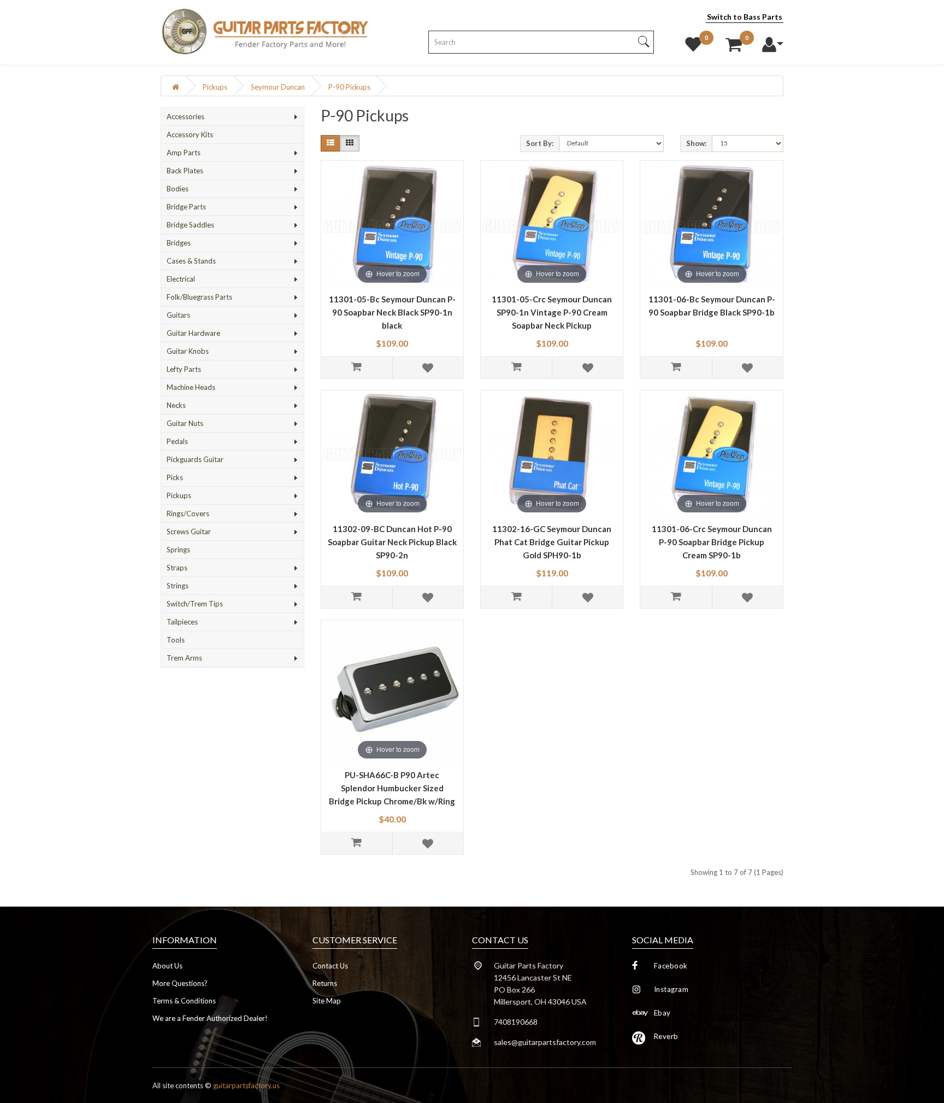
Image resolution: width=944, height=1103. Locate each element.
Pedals (177, 441)
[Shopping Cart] (733, 41)
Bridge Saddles (190, 224)
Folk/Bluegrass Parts (199, 297)
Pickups (215, 87)
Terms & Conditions (184, 1000)
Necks (176, 405)
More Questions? (180, 983)
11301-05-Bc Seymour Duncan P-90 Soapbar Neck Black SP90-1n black (392, 312)
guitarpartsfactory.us (246, 1085)
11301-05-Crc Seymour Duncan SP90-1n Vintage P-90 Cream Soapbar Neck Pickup (552, 312)
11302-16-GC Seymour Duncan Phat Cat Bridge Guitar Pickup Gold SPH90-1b (551, 542)
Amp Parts (183, 152)
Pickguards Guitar (195, 459)
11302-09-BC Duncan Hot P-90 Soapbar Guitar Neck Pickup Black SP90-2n (392, 542)
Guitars (178, 315)
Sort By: (539, 143)
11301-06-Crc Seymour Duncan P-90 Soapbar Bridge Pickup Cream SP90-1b (712, 542)
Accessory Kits (190, 134)
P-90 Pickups (349, 87)
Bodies (177, 188)
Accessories (185, 116)
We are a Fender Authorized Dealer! (210, 1018)
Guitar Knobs (188, 351)
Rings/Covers (188, 513)
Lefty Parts (184, 369)
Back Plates (185, 170)
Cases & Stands (191, 260)
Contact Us (330, 965)
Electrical (181, 279)
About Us (167, 965)
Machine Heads (191, 387)
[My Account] (772, 41)
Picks (175, 477)
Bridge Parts (186, 206)
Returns (324, 983)
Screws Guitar (189, 531)
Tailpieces (182, 621)
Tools (176, 639)
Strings (177, 585)
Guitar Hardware (193, 333)
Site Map (326, 1000)
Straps (177, 567)
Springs (178, 549)
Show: (696, 143)
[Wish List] (693, 41)
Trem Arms (184, 657)
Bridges (179, 242)
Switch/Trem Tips (195, 603)
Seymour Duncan (278, 87)
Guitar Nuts (185, 423)
